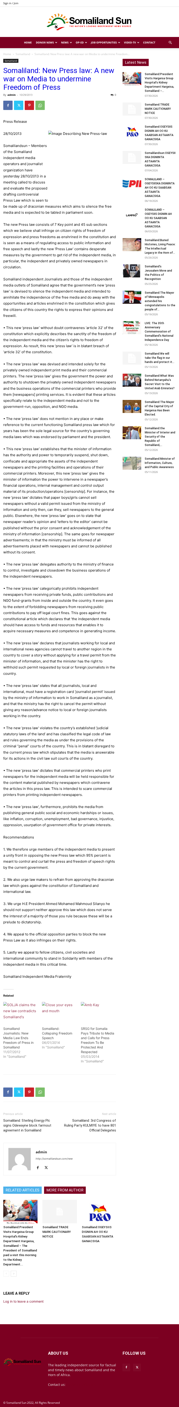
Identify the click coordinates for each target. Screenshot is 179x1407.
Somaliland (23, 54)
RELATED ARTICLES (22, 1190)
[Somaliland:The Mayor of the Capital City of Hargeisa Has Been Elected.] (132, 406)
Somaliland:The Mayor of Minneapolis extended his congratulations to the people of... (160, 301)
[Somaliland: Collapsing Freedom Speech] (59, 1011)
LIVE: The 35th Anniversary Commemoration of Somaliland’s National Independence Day (159, 332)
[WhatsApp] (40, 105)
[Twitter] (18, 105)
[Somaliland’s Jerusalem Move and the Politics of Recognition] (132, 270)
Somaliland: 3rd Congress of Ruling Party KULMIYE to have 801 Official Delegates (90, 1125)
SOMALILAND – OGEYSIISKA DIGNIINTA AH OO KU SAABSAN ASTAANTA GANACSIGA (160, 188)
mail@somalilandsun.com (86, 1384)
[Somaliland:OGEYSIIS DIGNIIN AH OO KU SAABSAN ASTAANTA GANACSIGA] (99, 1211)
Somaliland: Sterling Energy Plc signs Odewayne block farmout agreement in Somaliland (27, 1125)
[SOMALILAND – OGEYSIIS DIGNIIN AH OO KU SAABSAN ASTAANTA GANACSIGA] (132, 214)
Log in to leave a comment (23, 1301)
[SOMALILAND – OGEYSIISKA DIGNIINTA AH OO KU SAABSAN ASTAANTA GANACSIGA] (132, 183)
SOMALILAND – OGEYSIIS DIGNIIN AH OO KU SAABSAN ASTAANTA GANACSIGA (158, 218)
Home (28, 42)
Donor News (45, 42)
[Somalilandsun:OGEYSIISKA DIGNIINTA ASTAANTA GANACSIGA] (132, 157)
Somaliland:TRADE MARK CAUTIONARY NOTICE (56, 1231)
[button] (170, 42)
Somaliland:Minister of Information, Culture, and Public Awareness (160, 463)
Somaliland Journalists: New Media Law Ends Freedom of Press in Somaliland (18, 1038)
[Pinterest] (29, 105)
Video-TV (130, 42)
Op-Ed (80, 42)
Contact (149, 42)
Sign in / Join (10, 3)
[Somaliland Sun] (89, 22)
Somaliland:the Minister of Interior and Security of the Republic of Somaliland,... (160, 437)
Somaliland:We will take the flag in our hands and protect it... (159, 358)
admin (11, 94)
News (65, 42)
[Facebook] (8, 105)
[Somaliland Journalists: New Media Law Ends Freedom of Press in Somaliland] (20, 1011)
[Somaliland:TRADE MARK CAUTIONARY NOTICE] (59, 1211)
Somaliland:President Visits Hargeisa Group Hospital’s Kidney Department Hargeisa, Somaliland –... (159, 83)
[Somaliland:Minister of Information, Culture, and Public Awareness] (132, 463)
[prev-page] (6, 1274)
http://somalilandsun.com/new (54, 1158)
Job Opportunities (104, 42)
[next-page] (14, 1274)
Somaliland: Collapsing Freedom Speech (57, 1033)
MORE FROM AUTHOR (64, 1190)
